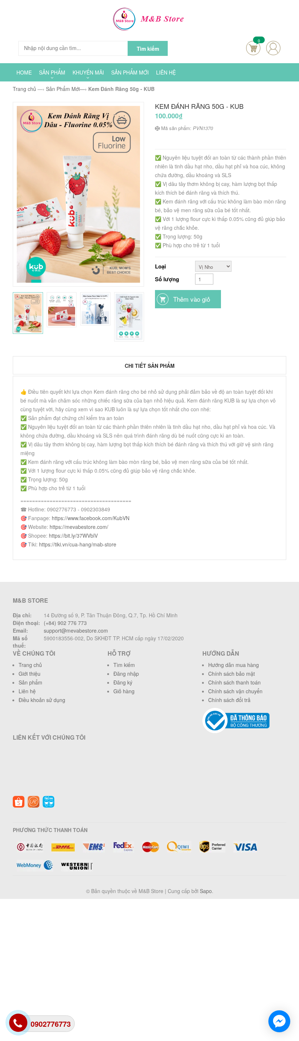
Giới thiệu (29, 673)
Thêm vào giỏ (191, 299)
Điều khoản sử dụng (42, 699)
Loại (160, 266)
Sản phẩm (30, 682)
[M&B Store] (149, 18)
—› (66, 88)
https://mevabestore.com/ (79, 526)
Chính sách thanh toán (234, 682)
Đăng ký (122, 682)
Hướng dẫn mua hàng (233, 664)
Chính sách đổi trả (229, 699)
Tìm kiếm (124, 664)
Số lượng (167, 279)
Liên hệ (27, 691)
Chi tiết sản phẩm (150, 365)
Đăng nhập (126, 673)
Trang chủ (30, 664)
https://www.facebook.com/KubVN (90, 518)
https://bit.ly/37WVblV (73, 535)
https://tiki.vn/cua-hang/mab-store (77, 544)
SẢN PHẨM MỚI (130, 72)
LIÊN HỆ (166, 72)
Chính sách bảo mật (231, 673)
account (273, 48)
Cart (253, 48)
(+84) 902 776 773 (65, 622)
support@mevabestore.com (76, 630)
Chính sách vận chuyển (235, 691)
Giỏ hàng (124, 691)
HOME (24, 72)
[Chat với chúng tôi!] (279, 1021)
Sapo (206, 891)
